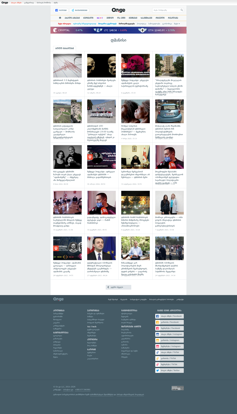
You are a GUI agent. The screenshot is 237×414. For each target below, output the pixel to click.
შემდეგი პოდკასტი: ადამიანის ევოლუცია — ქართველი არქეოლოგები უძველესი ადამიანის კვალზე (67, 256)
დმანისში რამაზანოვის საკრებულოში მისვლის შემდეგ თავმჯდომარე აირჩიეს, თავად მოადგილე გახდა (67, 211)
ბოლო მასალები (64, 48)
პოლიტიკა (141, 24)
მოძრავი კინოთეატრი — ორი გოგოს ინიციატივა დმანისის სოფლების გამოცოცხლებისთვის (170, 211)
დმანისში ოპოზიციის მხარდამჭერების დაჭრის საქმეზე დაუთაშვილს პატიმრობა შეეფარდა (170, 256)
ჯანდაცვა (56, 342)
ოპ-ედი (121, 18)
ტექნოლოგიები (93, 330)
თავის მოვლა (126, 323)
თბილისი (56, 345)
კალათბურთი (92, 359)
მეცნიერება (91, 336)
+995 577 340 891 (82, 390)
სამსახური (125, 348)
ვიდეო (110, 18)
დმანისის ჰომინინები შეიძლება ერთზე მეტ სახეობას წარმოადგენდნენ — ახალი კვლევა (101, 74)
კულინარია (125, 339)
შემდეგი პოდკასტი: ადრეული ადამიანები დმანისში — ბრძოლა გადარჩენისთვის (101, 165)
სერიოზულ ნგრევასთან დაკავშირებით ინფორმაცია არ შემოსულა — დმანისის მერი (136, 165)
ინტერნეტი (91, 333)
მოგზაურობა (126, 333)
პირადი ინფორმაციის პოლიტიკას (130, 394)
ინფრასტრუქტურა (60, 354)
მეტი (176, 24)
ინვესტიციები (80, 10)
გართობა (125, 342)
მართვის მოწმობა (44, 3)
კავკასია (56, 323)
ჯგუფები (62, 10)
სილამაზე (125, 330)
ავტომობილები (127, 336)
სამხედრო (57, 329)
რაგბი (89, 355)
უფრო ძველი (116, 287)
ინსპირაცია (125, 354)
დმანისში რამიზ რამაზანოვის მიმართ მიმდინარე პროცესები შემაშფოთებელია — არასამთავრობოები (136, 211)
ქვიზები (133, 18)
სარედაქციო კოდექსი (138, 299)
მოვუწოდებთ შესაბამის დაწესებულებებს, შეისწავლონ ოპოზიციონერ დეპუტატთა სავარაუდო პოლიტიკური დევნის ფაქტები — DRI (170, 165)
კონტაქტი (180, 299)
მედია (55, 357)
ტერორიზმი (58, 317)
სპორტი (91, 349)
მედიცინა (125, 317)
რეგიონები (57, 348)
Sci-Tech (91, 327)
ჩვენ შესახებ (113, 299)
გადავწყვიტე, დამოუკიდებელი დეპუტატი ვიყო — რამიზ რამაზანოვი (101, 211)
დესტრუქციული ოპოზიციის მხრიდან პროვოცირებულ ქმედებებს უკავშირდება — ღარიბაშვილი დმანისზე (101, 256)
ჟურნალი (88, 18)
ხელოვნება (91, 343)
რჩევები (124, 357)
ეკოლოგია (57, 336)
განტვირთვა (29, 3)
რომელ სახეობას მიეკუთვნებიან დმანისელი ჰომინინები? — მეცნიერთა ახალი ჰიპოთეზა (136, 119)
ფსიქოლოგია (126, 313)
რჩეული (160, 18)
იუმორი (124, 345)
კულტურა (92, 339)
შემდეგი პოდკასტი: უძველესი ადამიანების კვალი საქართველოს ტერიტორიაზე (136, 74)
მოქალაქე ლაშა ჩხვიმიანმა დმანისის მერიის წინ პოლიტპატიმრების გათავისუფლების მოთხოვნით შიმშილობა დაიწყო (170, 119)
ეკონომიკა (167, 24)
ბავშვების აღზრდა (128, 320)
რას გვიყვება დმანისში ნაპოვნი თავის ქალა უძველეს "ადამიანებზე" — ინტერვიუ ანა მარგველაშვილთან (67, 165)
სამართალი (58, 351)
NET (100, 18)
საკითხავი (146, 18)
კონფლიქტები (59, 326)
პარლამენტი (58, 313)
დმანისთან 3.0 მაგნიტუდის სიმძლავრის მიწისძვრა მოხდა (67, 74)
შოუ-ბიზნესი (92, 346)
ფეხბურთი (91, 352)
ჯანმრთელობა (129, 310)
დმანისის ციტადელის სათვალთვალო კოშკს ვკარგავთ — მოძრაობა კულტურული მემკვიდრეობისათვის (67, 119)
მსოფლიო (57, 320)
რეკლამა (173, 18)
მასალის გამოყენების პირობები (161, 299)
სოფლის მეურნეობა (95, 323)
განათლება (57, 339)
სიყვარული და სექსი (129, 351)
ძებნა (56, 3)
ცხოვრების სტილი (131, 327)
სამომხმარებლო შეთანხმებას (101, 394)
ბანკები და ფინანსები (95, 313)
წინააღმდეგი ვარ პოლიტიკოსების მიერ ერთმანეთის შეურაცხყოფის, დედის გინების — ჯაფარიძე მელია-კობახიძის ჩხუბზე (136, 256)
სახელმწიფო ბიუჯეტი (95, 320)
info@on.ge (68, 390)
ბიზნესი (90, 317)
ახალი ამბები (16, 3)
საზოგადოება (154, 24)
